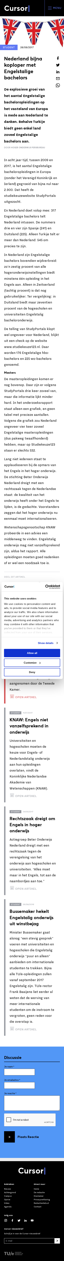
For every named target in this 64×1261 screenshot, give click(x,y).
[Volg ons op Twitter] (20, 1220)
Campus (8, 1196)
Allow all (32, 653)
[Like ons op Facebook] (14, 1220)
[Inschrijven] (57, 1241)
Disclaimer (39, 1196)
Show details (45, 643)
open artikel (26, 697)
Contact (37, 1207)
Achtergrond (10, 1192)
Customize (30, 662)
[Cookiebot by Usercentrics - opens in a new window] (45, 587)
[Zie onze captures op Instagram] (7, 1220)
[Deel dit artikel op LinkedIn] (58, 71)
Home (36, 1189)
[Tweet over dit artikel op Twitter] (58, 65)
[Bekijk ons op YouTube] (34, 1220)
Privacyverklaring (42, 1200)
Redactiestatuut (41, 1203)
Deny (32, 672)
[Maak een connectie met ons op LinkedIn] (27, 1220)
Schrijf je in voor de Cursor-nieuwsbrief (22, 1234)
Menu (56, 8)
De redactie (39, 1192)
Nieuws (7, 1189)
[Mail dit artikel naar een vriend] (58, 78)
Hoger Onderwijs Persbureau (28, 147)
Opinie (7, 1200)
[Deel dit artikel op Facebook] (58, 58)
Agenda (7, 1207)
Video (6, 1203)
